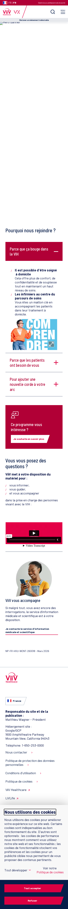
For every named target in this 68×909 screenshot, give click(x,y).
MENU (63, 11)
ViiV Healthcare (15, 790)
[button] (30, 251)
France (16, 700)
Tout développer (17, 870)
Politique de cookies (18, 781)
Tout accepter (32, 888)
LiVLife (10, 798)
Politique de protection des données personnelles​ (30, 763)
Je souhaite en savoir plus (28, 438)
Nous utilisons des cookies (30, 812)
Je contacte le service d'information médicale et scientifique (27, 630)
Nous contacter (16, 752)
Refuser (32, 900)
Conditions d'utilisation (20, 773)
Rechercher (53, 11)
